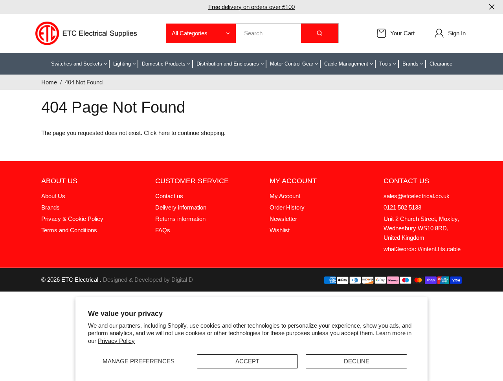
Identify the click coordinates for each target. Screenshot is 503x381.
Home (49, 82)
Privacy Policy (116, 340)
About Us (53, 196)
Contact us (169, 196)
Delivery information (180, 207)
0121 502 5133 (402, 207)
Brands (50, 207)
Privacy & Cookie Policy (72, 218)
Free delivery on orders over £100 (251, 7)
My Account (285, 196)
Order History (287, 207)
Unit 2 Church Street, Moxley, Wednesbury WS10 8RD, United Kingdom (421, 228)
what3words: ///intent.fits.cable (422, 249)
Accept (247, 361)
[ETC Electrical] (86, 32)
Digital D (182, 279)
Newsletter (283, 218)
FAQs (162, 230)
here (164, 132)
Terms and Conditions (69, 230)
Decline (356, 361)
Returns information (180, 218)
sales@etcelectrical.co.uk (417, 196)
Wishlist (280, 230)
